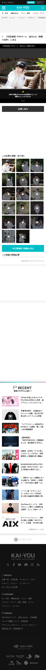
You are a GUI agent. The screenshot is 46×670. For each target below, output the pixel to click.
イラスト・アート (9, 602)
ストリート (6, 606)
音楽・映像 (22, 602)
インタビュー (22, 18)
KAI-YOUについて (9, 617)
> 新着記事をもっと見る (36, 529)
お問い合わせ (23, 617)
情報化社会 (15, 598)
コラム (32, 579)
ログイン (40, 2)
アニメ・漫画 (26, 598)
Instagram (32, 564)
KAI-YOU (4, 18)
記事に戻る (23, 109)
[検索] (42, 8)
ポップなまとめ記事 (9, 587)
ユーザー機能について (10, 621)
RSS (38, 564)
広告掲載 (33, 617)
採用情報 (16, 629)
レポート (5, 583)
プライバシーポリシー (10, 625)
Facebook (14, 564)
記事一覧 (5, 579)
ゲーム (30, 602)
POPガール (31, 18)
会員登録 (31, 2)
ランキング (24, 579)
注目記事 (14, 579)
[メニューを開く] (3, 8)
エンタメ (12, 18)
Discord (26, 564)
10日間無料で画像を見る (23, 248)
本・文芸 (5, 598)
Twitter (8, 564)
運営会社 (5, 629)
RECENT (24, 388)
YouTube (19, 564)
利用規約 (24, 621)
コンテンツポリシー (29, 625)
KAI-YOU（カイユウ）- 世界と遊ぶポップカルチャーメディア (23, 8)
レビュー (14, 583)
